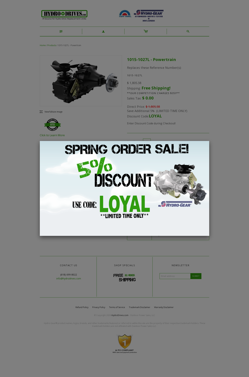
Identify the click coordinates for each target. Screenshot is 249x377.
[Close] (209, 141)
